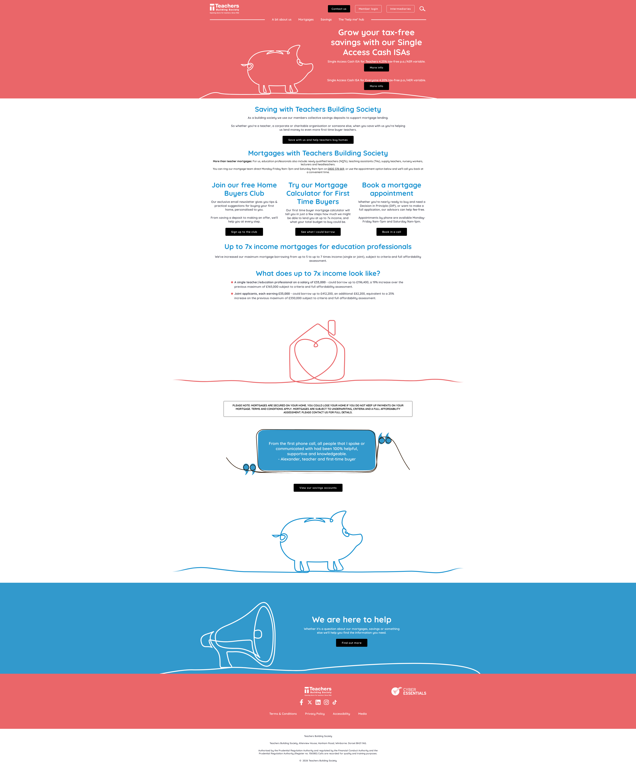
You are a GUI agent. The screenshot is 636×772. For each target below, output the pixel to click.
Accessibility (341, 714)
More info (376, 67)
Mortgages (306, 19)
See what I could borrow (318, 231)
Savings (326, 19)
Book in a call (391, 231)
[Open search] (423, 8)
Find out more (352, 642)
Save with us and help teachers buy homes (318, 139)
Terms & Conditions (283, 714)
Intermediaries (400, 8)
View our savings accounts (318, 487)
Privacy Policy (315, 714)
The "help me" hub (351, 19)
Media (362, 714)
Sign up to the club (244, 231)
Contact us (339, 8)
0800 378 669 (336, 168)
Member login (368, 8)
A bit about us (282, 19)
